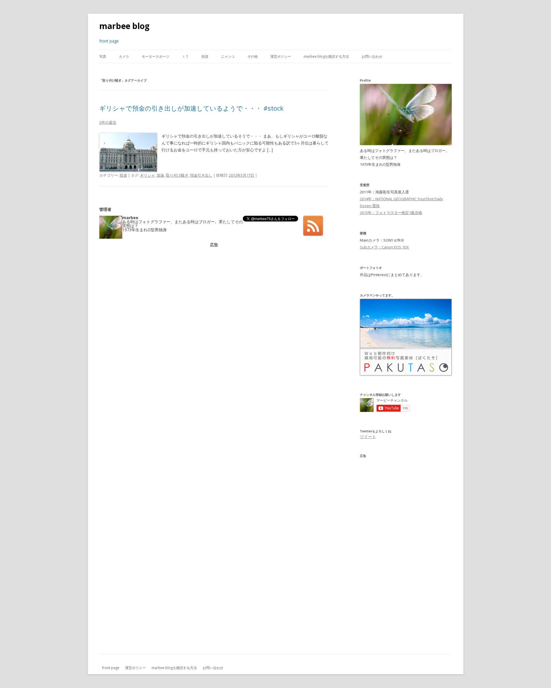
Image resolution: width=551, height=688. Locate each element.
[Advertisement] (214, 287)
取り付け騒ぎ (177, 175)
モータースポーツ (155, 56)
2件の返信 (107, 122)
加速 (160, 175)
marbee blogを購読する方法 (326, 56)
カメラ (124, 56)
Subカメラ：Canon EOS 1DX (384, 247)
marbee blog (124, 25)
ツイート (368, 436)
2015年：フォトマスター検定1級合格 (391, 212)
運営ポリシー (280, 56)
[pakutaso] (406, 374)
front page (110, 667)
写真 (102, 56)
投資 (204, 56)
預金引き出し (201, 175)
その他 (252, 56)
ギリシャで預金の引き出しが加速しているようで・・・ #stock (191, 108)
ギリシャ (147, 175)
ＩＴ (185, 56)
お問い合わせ (372, 56)
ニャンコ (228, 56)
